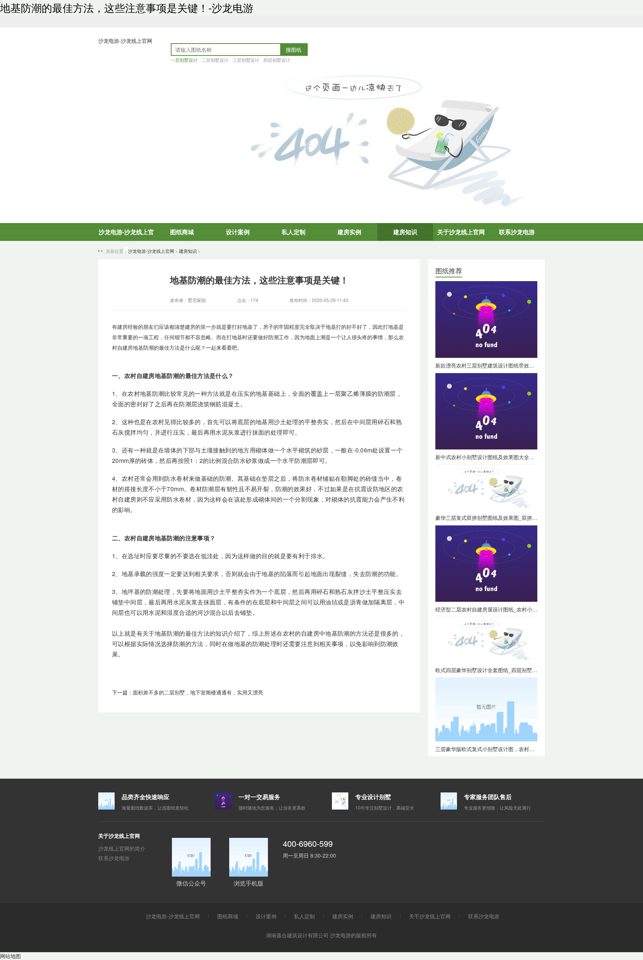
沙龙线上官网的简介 (121, 848)
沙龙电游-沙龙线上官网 (125, 40)
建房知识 (405, 232)
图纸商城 (182, 232)
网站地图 (10, 956)
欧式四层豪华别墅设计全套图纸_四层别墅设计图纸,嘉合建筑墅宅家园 (515, 670)
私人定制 (293, 232)
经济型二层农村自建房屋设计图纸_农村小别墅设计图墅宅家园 (507, 609)
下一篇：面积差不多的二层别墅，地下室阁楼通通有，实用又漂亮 (187, 692)
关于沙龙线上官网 (461, 232)
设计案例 (238, 232)
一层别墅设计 (184, 60)
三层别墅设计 (246, 60)
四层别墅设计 (276, 60)
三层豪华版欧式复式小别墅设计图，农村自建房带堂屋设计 (503, 749)
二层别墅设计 (215, 60)
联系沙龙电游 (517, 232)
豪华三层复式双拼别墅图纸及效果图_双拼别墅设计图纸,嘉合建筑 (510, 517)
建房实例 (349, 232)
